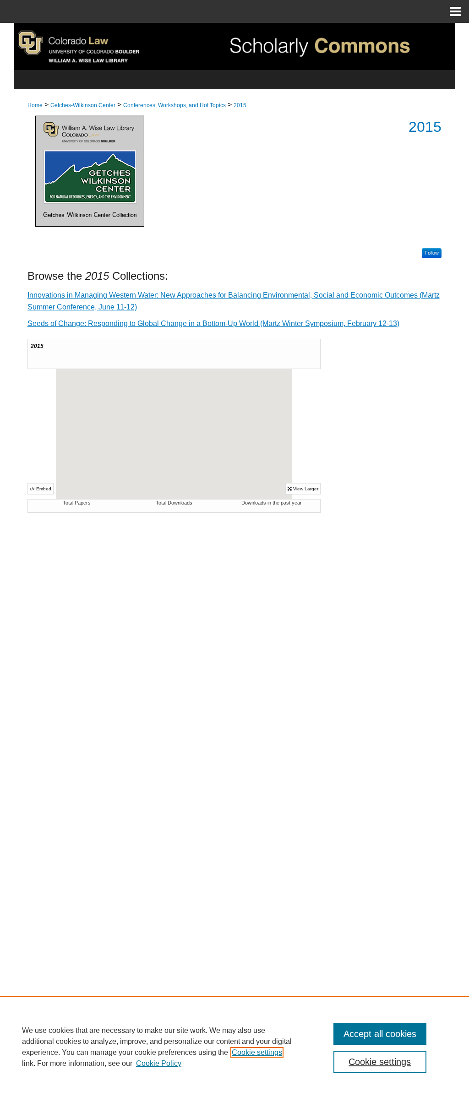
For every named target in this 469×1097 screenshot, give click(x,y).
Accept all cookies (380, 1034)
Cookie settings (257, 1052)
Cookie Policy (158, 1063)
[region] (234, 1046)
